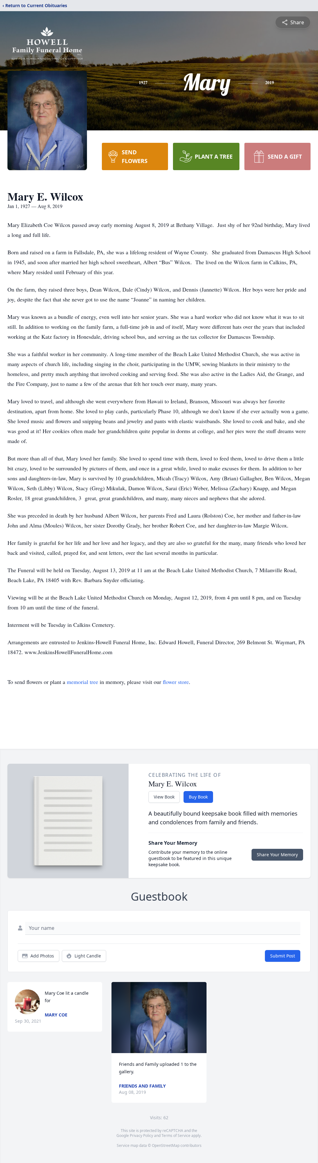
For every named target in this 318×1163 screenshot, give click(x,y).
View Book (164, 797)
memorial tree (82, 682)
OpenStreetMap (165, 1145)
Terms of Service (175, 1135)
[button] (159, 1017)
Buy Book (198, 797)
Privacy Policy (141, 1135)
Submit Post (282, 956)
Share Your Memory (277, 855)
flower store (176, 682)
